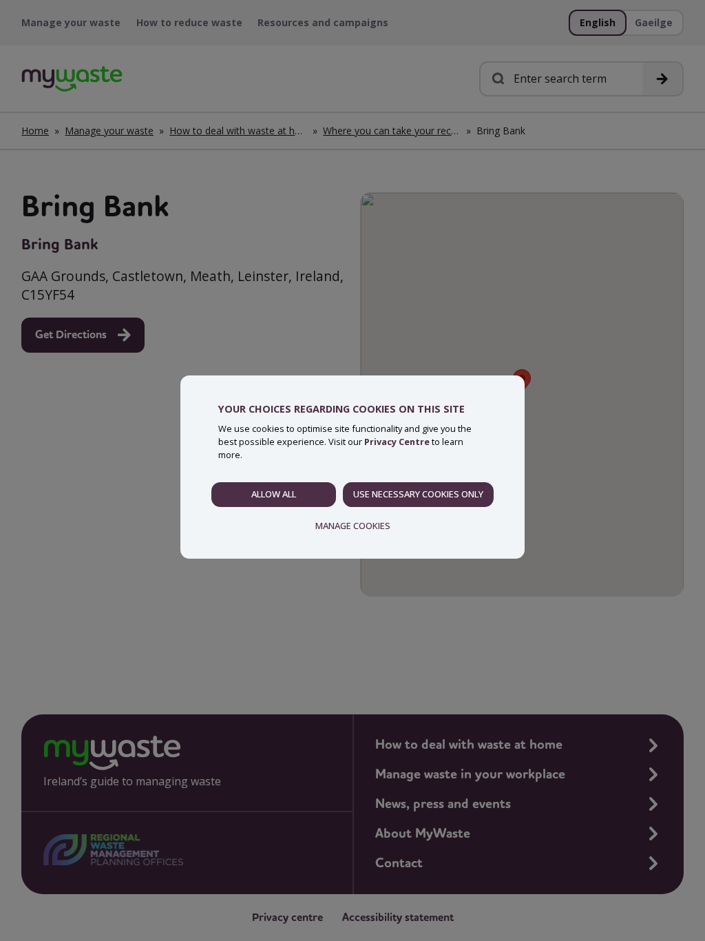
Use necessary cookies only (418, 494)
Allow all (273, 494)
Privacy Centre (397, 441)
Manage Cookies (352, 525)
